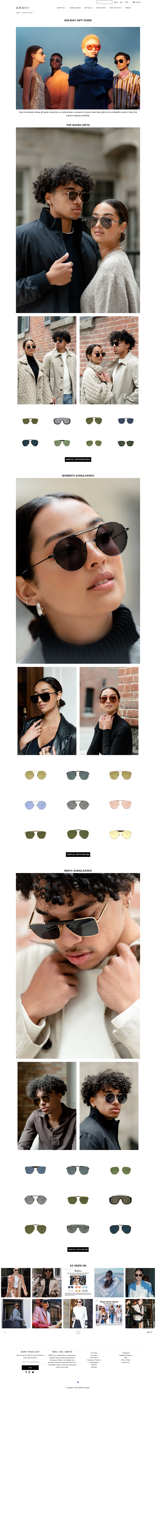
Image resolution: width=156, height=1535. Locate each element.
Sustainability (94, 1362)
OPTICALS (88, 8)
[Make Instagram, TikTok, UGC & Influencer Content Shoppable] (150, 1332)
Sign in (116, 2)
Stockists (94, 1367)
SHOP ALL (61, 8)
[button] (15, 1282)
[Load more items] (78, 1332)
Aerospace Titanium (94, 1360)
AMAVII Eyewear (84, 1387)
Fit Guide (94, 1355)
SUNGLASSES (75, 8)
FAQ (125, 1357)
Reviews (94, 1365)
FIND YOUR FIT (115, 8)
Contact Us (125, 1362)
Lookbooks (125, 1353)
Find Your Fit (94, 1357)
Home (18, 12)
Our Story (94, 1353)
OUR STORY (101, 8)
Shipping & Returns (125, 1355)
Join (121, 2)
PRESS (128, 8)
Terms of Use (125, 1360)
